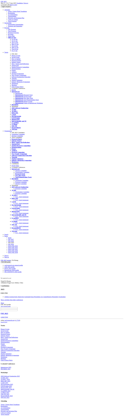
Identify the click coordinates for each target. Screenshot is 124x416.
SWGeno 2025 (5, 397)
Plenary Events (16, 55)
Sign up (6, 257)
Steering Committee (17, 136)
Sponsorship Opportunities (15, 24)
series (9, 260)
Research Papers (16, 60)
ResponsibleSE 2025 (7, 396)
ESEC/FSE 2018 (13, 252)
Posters (14, 70)
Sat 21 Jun (15, 41)
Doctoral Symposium (18, 73)
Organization (8, 131)
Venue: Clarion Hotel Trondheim (17, 11)
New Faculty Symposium (19, 75)
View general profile (6, 306)
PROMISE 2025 (5, 369)
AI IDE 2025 (4, 378)
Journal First (15, 65)
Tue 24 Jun (15, 46)
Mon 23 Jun (15, 44)
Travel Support (12, 21)
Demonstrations (16, 69)
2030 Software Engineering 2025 (10, 376)
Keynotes (10, 34)
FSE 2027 (11, 239)
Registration (11, 13)
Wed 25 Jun (15, 47)
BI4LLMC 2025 (5, 381)
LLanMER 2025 (5, 391)
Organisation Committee (22, 192)
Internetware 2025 (6, 367)
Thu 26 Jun (15, 49)
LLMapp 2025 (5, 392)
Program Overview (13, 32)
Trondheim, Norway (22, 3)
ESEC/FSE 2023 (13, 246)
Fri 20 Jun (14, 39)
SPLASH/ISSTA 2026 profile (13, 272)
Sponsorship (7, 23)
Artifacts (14, 72)
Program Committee (21, 182)
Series (9, 238)
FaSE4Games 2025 (6, 386)
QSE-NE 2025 (5, 394)
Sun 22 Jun (15, 42)
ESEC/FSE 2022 (13, 247)
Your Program (12, 31)
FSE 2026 (11, 241)
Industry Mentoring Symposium (21, 82)
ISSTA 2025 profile (10, 268)
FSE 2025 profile (5, 262)
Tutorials (14, 78)
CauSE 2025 (4, 383)
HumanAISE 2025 (6, 387)
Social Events (15, 57)
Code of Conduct (13, 19)
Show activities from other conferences (12, 300)
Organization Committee (22, 172)
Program (6, 28)
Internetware (18, 93)
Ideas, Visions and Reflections (20, 64)
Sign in (6, 255)
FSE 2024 (11, 244)
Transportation (12, 16)
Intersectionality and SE (7, 389)
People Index (15, 165)
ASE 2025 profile (9, 267)
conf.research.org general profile (13, 265)
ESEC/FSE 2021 (13, 249)
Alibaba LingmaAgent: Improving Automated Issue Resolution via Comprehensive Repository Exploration (35, 297)
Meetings (14, 85)
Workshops (15, 83)
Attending (7, 10)
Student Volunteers (17, 80)
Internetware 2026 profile (11, 270)
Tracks (6, 52)
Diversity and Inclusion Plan (16, 18)
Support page (4, 322)
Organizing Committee (18, 134)
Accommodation (13, 14)
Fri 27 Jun (14, 50)
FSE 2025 (4, 260)
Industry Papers (16, 62)
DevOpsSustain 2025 (7, 384)
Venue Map (11, 36)
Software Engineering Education (21, 77)
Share (2, 303)
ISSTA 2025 (13, 5)
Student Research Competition (20, 67)
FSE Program (12, 29)
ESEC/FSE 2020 (13, 251)
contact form (4, 317)
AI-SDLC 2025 (5, 379)
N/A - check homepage (22, 197)
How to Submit (16, 59)
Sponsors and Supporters (15, 26)
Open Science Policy (18, 87)
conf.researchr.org (9, 320)
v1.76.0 (17, 320)
